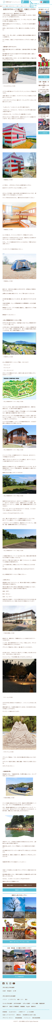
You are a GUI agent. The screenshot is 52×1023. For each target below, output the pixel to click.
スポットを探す (26, 1003)
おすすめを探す (17, 1003)
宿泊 (26, 999)
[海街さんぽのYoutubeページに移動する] (14, 983)
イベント (5, 999)
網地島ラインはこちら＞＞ (9, 314)
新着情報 (5, 1012)
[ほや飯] (8, 968)
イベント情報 (35, 1003)
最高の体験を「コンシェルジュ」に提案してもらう (19, 885)
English (28, 1006)
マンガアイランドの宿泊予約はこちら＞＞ (13, 249)
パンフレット (27, 1018)
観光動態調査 (18, 1018)
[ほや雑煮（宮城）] (30, 968)
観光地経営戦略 (36, 1018)
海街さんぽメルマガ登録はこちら (11, 881)
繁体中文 (33, 1006)
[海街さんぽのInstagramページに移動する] (11, 983)
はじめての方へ (13, 1012)
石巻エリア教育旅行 (14, 1006)
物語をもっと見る (19, 890)
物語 (7, 6)
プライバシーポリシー (8, 1018)
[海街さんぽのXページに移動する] (7, 983)
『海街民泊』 (6, 179)
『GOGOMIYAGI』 (7, 86)
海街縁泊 (22, 1006)
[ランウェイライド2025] (19, 955)
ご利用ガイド (22, 1012)
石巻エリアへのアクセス (8, 1015)
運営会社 (19, 1015)
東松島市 (9, 991)
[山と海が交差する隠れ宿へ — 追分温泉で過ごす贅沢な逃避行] (8, 955)
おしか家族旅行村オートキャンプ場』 (11, 401)
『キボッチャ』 (6, 751)
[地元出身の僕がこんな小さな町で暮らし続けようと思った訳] (30, 955)
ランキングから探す (7, 1003)
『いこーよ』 (6, 697)
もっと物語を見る (19, 976)
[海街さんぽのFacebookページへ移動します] (4, 983)
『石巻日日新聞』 (6, 633)
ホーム (3, 6)
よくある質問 (30, 1012)
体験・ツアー (20, 999)
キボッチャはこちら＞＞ (8, 766)
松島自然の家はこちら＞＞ (14, 862)
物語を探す (42, 1003)
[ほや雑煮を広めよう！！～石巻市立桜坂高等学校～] (19, 968)
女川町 (14, 991)
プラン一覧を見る (43, 77)
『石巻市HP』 (6, 356)
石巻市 (4, 991)
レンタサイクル (12, 999)
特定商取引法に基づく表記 (29, 1015)
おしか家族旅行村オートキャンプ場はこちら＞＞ (14, 574)
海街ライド (5, 1006)
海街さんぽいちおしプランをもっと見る (19, 941)
